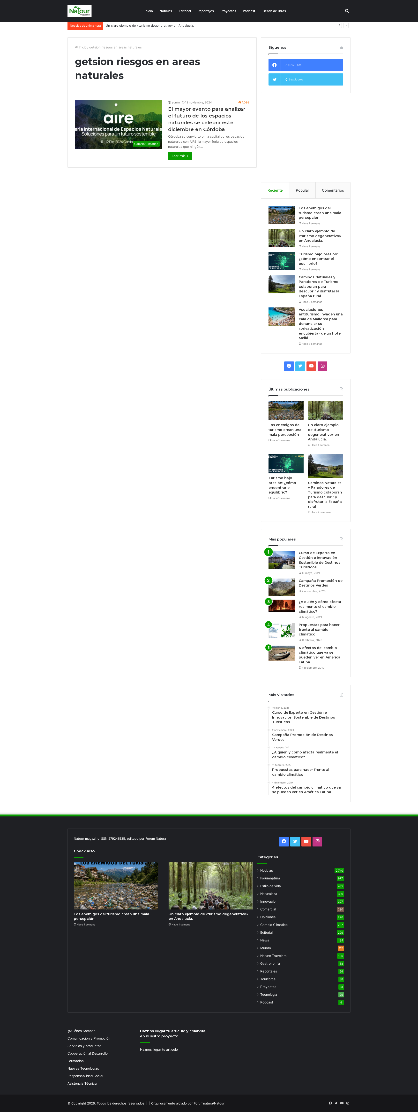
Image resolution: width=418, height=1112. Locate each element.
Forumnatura (270, 878)
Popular (302, 190)
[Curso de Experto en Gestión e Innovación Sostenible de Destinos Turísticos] (282, 560)
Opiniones (268, 917)
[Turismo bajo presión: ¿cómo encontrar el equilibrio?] (282, 261)
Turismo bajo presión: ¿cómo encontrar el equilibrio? (145, 25)
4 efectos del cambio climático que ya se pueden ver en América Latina (319, 655)
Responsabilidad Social (85, 1076)
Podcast (249, 11)
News (264, 940)
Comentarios (333, 190)
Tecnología (268, 994)
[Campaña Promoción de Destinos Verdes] (282, 587)
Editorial (185, 11)
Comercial (268, 909)
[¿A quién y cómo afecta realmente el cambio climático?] (282, 606)
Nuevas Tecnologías (83, 1068)
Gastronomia (270, 963)
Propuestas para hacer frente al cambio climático (319, 629)
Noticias (166, 11)
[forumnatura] (79, 11)
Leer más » (180, 156)
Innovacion (268, 901)
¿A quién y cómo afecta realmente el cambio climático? (320, 606)
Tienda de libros (274, 11)
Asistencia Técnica (82, 1083)
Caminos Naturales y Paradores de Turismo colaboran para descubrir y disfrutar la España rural (319, 286)
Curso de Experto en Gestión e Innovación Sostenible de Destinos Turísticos (319, 560)
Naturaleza (268, 894)
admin (176, 102)
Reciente (275, 190)
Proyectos (228, 11)
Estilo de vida (270, 886)
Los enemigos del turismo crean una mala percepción (320, 213)
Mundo (265, 948)
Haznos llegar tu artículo (159, 1049)
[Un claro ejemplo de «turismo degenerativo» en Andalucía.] (282, 238)
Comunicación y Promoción (88, 1038)
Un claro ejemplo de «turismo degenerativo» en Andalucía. (320, 236)
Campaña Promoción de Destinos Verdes (321, 583)
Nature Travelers (273, 956)
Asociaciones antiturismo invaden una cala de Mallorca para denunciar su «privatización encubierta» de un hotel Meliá (321, 323)
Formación (75, 1061)
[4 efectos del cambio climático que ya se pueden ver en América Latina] (282, 653)
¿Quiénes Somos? (81, 1031)
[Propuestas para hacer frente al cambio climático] (282, 630)
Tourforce (268, 979)
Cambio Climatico (274, 925)
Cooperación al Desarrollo (87, 1053)
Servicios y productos (84, 1046)
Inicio (149, 11)
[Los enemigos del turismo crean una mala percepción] (282, 215)
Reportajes (206, 11)
